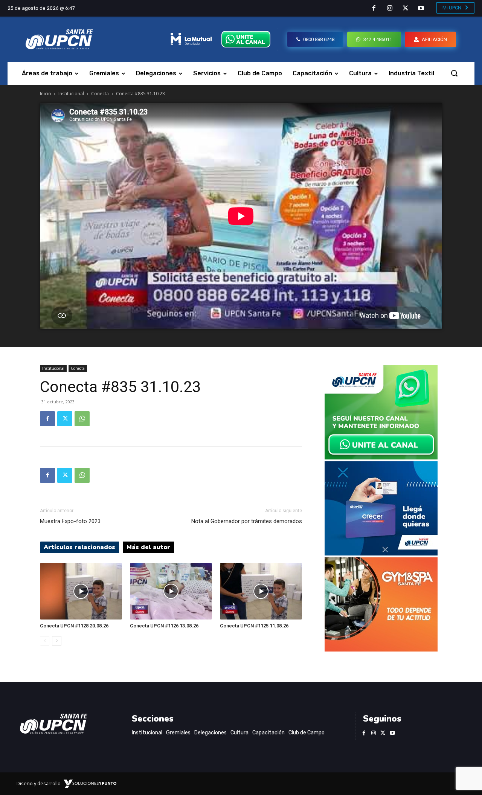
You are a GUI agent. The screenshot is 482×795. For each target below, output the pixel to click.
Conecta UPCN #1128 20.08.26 (74, 626)
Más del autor (148, 547)
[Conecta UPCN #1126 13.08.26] (171, 591)
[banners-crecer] (381, 553)
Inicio (45, 93)
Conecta (100, 93)
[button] (454, 73)
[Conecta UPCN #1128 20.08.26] (81, 591)
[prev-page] (44, 640)
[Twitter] (405, 9)
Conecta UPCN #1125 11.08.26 (254, 626)
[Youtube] (421, 9)
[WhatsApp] (82, 418)
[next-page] (56, 640)
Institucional (71, 93)
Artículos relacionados (79, 547)
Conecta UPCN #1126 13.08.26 (164, 626)
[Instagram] (390, 9)
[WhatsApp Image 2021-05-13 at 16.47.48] (381, 649)
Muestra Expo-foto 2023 (70, 521)
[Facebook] (374, 9)
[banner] (381, 457)
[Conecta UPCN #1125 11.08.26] (261, 591)
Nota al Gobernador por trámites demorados (246, 521)
